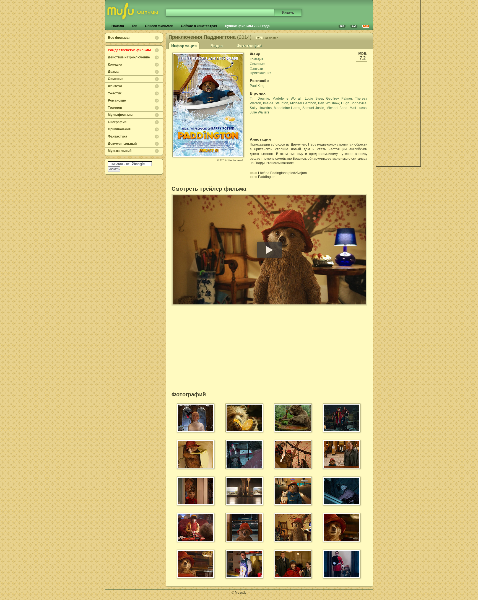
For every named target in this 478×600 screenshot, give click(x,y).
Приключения (119, 129)
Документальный (122, 144)
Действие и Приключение (129, 57)
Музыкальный (119, 151)
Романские (117, 100)
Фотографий (249, 45)
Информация (184, 45)
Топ (134, 26)
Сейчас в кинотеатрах (199, 26)
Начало (117, 26)
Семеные (115, 79)
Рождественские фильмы (129, 50)
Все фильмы (118, 38)
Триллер (115, 108)
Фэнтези (115, 86)
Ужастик (114, 93)
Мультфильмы (120, 115)
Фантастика (117, 136)
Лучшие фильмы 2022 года (247, 26)
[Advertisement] (398, 83)
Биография (117, 122)
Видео (217, 45)
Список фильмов (159, 26)
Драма (113, 72)
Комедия (115, 64)
